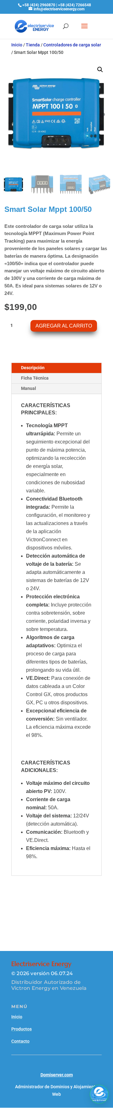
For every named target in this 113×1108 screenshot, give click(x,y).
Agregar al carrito (63, 325)
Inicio (16, 44)
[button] (100, 69)
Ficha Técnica (35, 378)
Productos (21, 1029)
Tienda (33, 44)
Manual (28, 388)
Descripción (33, 367)
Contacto (20, 1041)
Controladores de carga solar (72, 44)
